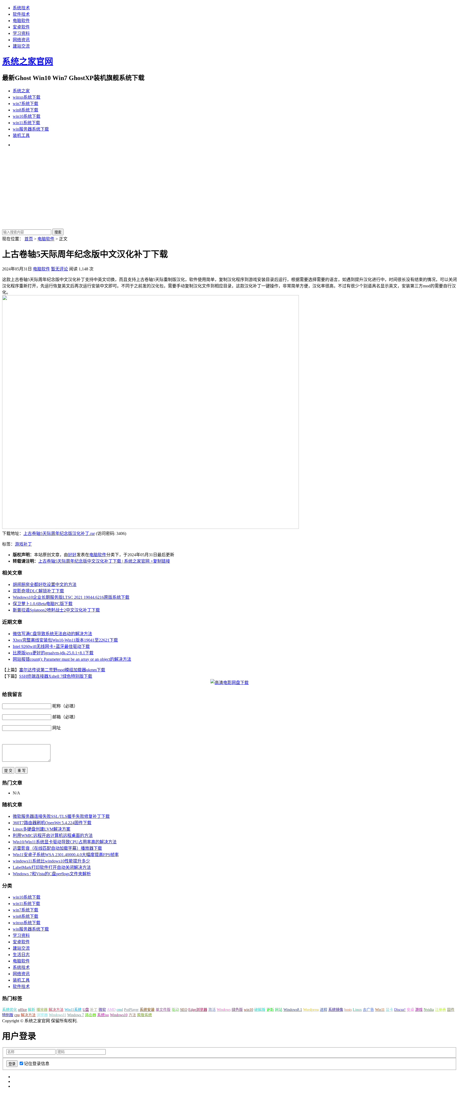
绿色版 (237, 1010)
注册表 (440, 1010)
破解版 (259, 1010)
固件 (450, 1010)
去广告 (368, 1010)
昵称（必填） (65, 706)
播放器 (42, 1010)
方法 (132, 1015)
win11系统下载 (26, 122)
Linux (357, 1010)
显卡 (389, 1010)
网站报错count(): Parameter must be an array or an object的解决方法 (72, 659)
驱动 (175, 1010)
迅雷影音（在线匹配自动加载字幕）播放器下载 (57, 848)
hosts (348, 1010)
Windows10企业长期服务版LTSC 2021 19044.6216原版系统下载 (71, 597)
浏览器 (42, 1015)
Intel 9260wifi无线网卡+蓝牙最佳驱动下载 (51, 646)
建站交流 (21, 46)
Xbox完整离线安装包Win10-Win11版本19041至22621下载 (65, 640)
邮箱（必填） (65, 717)
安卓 (410, 1010)
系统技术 (21, 8)
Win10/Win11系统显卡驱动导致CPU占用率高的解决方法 (65, 842)
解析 (31, 1010)
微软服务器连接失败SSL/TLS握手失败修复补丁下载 (61, 816)
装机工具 (21, 135)
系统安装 (147, 1010)
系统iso (103, 1015)
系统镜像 (335, 1010)
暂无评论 (59, 269)
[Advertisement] (229, 189)
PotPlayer (131, 1010)
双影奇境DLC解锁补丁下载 (38, 591)
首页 (28, 239)
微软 (102, 1010)
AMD (111, 1010)
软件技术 (21, 14)
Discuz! (400, 1010)
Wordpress (311, 1010)
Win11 (380, 1010)
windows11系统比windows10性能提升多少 (51, 861)
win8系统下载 (25, 110)
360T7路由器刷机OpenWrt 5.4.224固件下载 (52, 822)
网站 (278, 1010)
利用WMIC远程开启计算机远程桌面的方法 (53, 835)
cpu (17, 1015)
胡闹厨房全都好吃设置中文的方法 (44, 584)
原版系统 (144, 1015)
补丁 (27, 544)
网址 (56, 728)
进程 (323, 1010)
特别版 (7, 1015)
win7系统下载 (25, 103)
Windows (224, 1010)
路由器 (90, 1015)
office (22, 1010)
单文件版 (163, 1010)
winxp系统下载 (26, 97)
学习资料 (21, 33)
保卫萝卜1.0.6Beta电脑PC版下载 (43, 603)
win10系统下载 (26, 116)
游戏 (19, 544)
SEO (183, 1010)
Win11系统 (73, 1010)
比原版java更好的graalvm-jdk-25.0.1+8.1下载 (53, 653)
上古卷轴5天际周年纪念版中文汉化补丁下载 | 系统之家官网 (94, 561)
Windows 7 (75, 1015)
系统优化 (9, 1010)
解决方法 (56, 1010)
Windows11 (57, 1015)
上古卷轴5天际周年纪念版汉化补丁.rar (59, 533)
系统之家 (21, 91)
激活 (212, 1010)
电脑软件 (21, 20)
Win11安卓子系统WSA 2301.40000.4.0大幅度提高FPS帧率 (66, 854)
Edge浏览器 (197, 1010)
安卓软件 (21, 27)
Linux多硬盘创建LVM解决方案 (41, 829)
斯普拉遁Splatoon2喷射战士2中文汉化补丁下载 (56, 610)
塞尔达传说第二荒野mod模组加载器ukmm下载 (62, 670)
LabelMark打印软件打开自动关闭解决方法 (52, 867)
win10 (248, 1010)
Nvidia (429, 1010)
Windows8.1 (292, 1010)
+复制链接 (160, 561)
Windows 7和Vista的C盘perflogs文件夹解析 (52, 874)
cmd (120, 1010)
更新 (270, 1010)
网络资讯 (21, 39)
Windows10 (119, 1015)
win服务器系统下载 (31, 129)
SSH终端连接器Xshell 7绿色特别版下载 (55, 676)
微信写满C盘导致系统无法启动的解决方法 (52, 633)
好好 (72, 554)
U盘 (86, 1010)
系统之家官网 (27, 61)
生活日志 (21, 954)
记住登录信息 (36, 1063)
